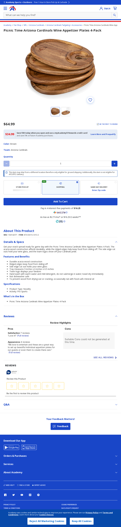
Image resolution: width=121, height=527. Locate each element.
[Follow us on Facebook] (5, 495)
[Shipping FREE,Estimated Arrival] (60, 187)
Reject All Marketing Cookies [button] (47, 521)
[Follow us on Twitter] (13, 495)
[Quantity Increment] (114, 164)
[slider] (60, 69)
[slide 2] (65, 111)
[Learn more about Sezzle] (60, 212)
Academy (7, 25)
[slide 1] (55, 111)
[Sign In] (101, 8)
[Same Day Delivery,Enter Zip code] (98, 187)
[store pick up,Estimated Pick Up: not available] (22, 187)
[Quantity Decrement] (6, 164)
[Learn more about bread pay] (60, 221)
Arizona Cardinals (36, 25)
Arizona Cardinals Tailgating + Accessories (64, 25)
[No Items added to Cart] (115, 8)
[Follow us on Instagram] (30, 495)
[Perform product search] (114, 15)
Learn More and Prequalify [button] (103, 134)
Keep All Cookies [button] (81, 521)
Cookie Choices (46, 515)
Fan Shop (17, 25)
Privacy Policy (92, 512)
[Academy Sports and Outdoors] (12, 8)
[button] (103, 134)
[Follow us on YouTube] (22, 495)
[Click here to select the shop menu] (5, 8)
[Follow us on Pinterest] (38, 495)
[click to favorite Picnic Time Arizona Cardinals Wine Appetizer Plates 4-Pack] (90, 100)
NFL (25, 25)
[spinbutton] (60, 164)
